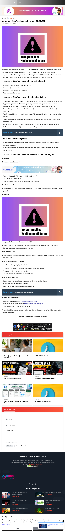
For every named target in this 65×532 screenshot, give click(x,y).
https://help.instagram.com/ (30, 301)
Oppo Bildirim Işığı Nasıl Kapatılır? (20, 508)
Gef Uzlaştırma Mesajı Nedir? (12, 378)
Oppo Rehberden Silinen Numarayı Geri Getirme (16, 402)
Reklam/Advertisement (35, 464)
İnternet (6, 354)
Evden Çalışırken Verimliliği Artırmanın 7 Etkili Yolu (16, 356)
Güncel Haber (15, 496)
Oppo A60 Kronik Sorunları (43, 401)
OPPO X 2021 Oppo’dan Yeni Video (19, 501)
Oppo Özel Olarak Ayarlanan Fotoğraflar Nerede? (19, 493)
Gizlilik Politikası (6, 524)
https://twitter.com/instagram (34, 304)
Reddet (17, 528)
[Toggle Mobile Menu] (14, 2)
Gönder (9, 446)
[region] (32, 523)
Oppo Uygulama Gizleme (52, 508)
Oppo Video (15, 504)
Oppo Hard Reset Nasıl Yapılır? (53, 492)
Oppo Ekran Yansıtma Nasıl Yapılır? (52, 501)
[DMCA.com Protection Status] (32, 466)
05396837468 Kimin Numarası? (44, 356)
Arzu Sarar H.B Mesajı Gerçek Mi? (45, 378)
